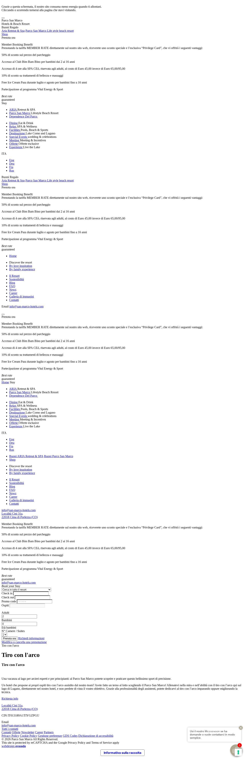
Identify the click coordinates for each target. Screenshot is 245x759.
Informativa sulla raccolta (122, 753)
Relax (13, 126)
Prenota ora (8, 37)
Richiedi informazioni (31, 638)
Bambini (7, 620)
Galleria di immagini (21, 296)
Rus (11, 170)
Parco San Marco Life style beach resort (49, 30)
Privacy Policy (10, 735)
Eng (11, 160)
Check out (8, 597)
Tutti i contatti (10, 728)
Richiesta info (10, 698)
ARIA (13, 109)
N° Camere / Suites (13, 631)
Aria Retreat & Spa (13, 30)
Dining (13, 123)
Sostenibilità (16, 279)
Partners (49, 732)
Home (13, 256)
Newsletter (27, 732)
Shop (5, 34)
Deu (11, 163)
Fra (11, 167)
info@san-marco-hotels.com (26, 306)
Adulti (5, 612)
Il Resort (14, 275)
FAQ (12, 286)
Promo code (9, 601)
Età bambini (9, 627)
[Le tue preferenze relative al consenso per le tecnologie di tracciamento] (238, 752)
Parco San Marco (20, 113)
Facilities (15, 130)
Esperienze (16, 147)
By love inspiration (20, 265)
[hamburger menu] (3, 18)
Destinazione (17, 133)
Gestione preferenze (50, 735)
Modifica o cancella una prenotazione (24, 642)
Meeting (14, 140)
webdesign (14, 746)
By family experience (22, 269)
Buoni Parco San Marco (58, 456)
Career (13, 293)
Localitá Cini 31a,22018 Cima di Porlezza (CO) (20, 515)
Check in (7, 593)
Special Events (18, 136)
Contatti (14, 300)
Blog (12, 282)
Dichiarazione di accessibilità (95, 735)
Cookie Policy (28, 735)
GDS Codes (70, 735)
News (12, 289)
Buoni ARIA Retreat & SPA (26, 456)
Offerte (14, 143)
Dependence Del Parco (23, 116)
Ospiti (5, 605)
